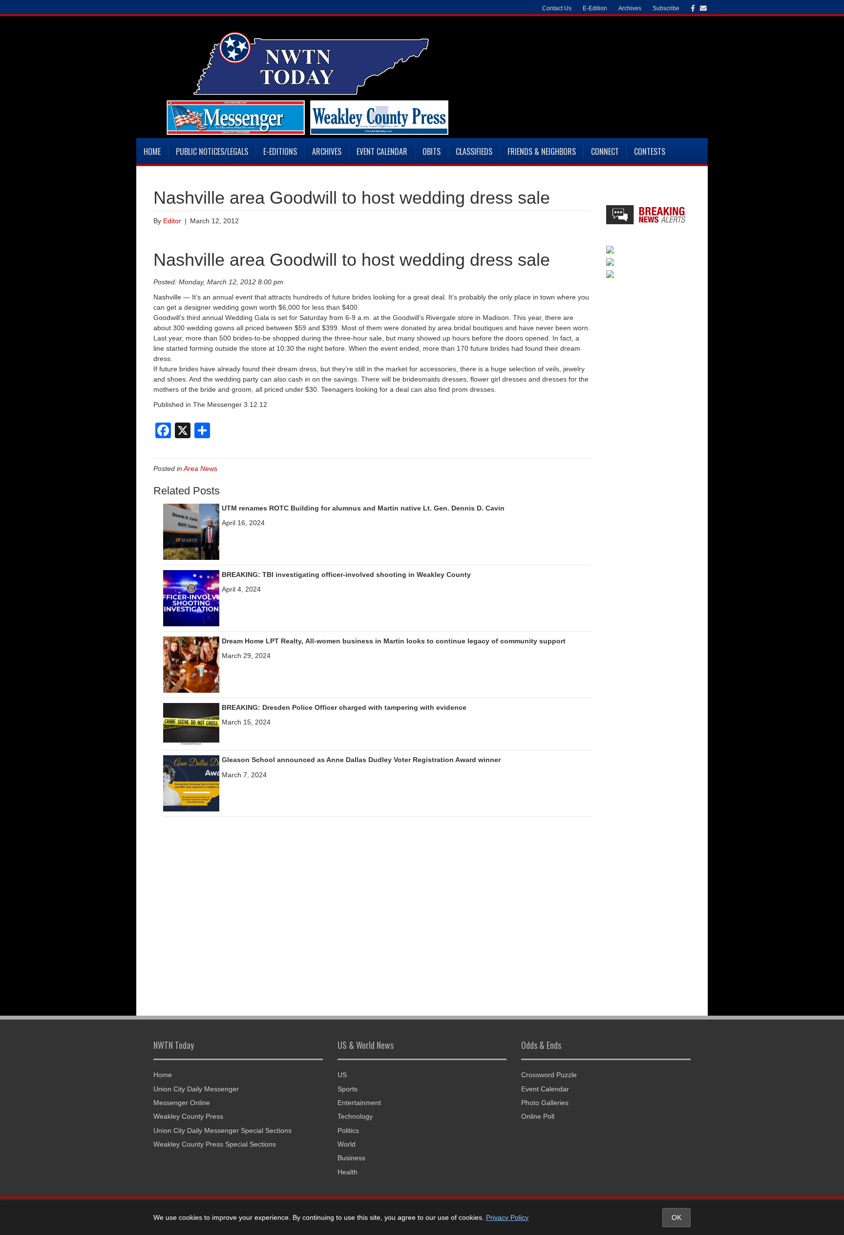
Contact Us (556, 8)
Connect (605, 151)
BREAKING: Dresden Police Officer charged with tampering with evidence (344, 707)
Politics (348, 1130)
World (347, 1144)
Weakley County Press (188, 1116)
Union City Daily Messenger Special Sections (222, 1130)
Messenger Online (181, 1103)
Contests (649, 151)
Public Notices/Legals (212, 151)
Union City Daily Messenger (196, 1089)
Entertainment (359, 1103)
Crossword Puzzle (549, 1075)
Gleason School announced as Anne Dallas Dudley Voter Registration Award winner (361, 760)
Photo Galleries (545, 1103)
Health (348, 1172)
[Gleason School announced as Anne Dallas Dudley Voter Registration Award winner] (191, 783)
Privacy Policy (507, 1217)
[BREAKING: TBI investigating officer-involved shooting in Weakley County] (191, 597)
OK (676, 1217)
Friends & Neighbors (541, 151)
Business (351, 1158)
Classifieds (474, 151)
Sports (348, 1089)
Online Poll (537, 1116)
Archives (326, 151)
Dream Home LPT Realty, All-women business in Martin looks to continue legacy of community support (394, 641)
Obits (431, 151)
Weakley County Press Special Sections (214, 1144)
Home (152, 151)
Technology (355, 1116)
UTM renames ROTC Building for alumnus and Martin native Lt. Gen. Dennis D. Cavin (363, 508)
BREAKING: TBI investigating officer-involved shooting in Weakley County (346, 574)
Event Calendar (382, 151)
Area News (200, 468)
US (342, 1075)
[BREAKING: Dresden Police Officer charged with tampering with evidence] (191, 723)
